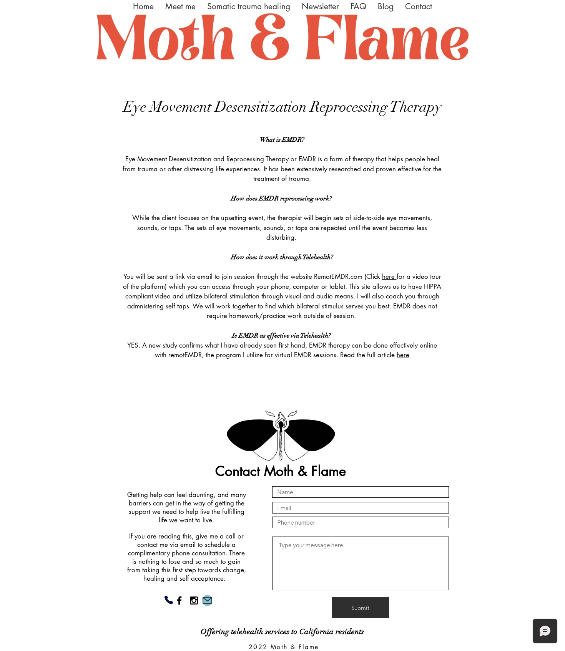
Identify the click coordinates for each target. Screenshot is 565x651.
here (389, 276)
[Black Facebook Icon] (179, 600)
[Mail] (207, 600)
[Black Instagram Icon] (193, 600)
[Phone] (169, 600)
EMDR (307, 159)
